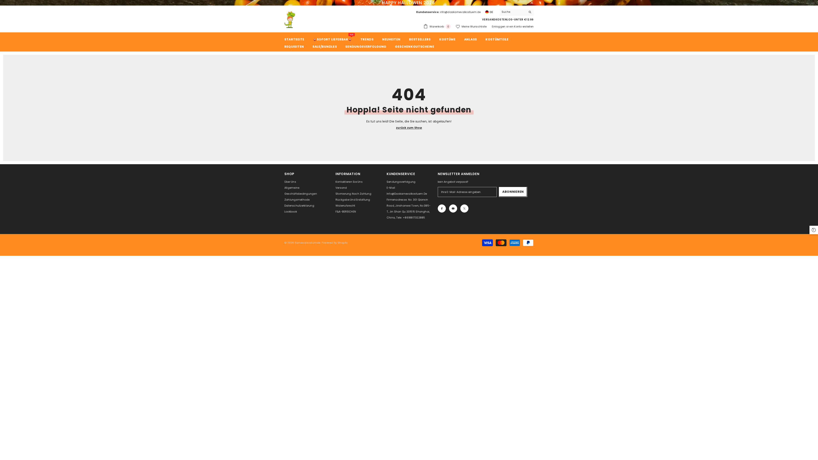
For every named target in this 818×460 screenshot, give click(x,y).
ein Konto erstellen (521, 26)
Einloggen (498, 26)
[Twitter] (464, 208)
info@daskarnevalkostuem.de (460, 12)
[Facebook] (442, 208)
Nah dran (532, 3)
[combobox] (513, 12)
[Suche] (517, 12)
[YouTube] (453, 208)
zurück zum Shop (409, 127)
